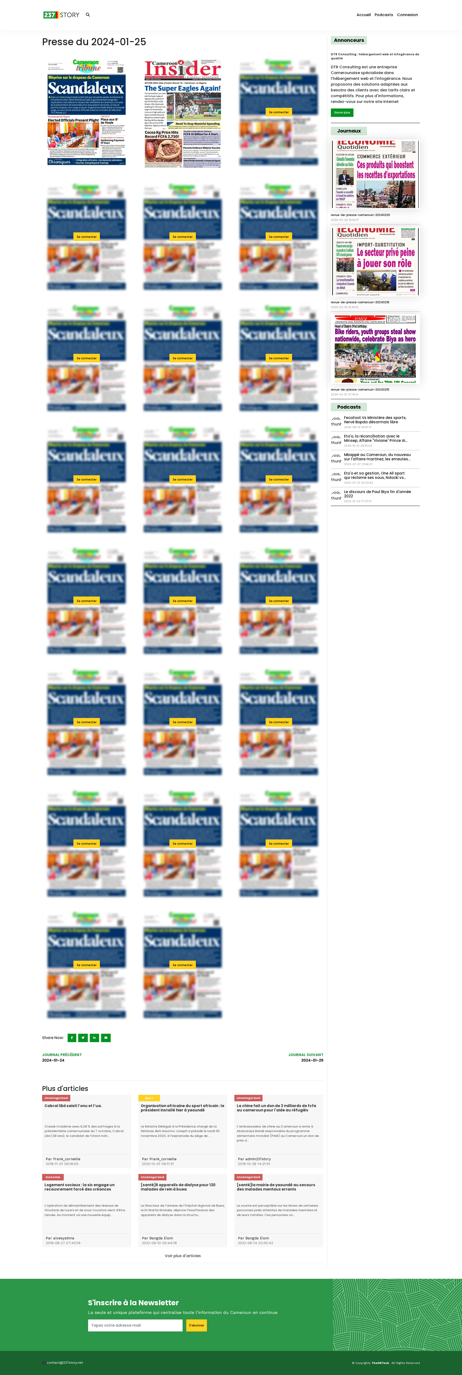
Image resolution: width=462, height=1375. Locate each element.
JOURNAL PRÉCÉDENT (62, 1054)
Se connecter (279, 112)
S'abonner (196, 1325)
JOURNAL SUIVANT (305, 1054)
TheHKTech (381, 1363)
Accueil (364, 15)
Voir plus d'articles (183, 1256)
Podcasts (384, 15)
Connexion (407, 15)
